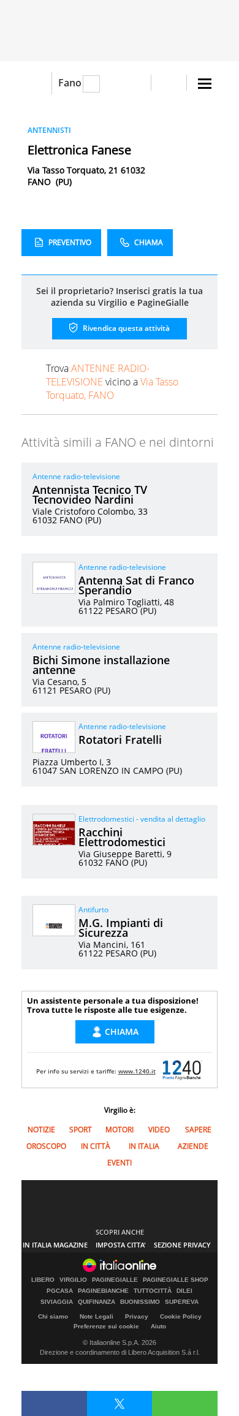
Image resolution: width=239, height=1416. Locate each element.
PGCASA (60, 1291)
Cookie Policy (181, 1316)
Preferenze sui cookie (106, 1326)
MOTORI (119, 1129)
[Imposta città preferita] (36, 83)
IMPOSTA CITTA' (121, 1244)
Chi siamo (53, 1316)
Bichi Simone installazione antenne (101, 665)
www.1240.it (137, 1071)
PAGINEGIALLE (115, 1280)
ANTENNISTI (49, 130)
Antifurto (93, 909)
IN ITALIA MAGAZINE (55, 1244)
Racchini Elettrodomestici (121, 837)
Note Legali (96, 1316)
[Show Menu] (204, 83)
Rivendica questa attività (125, 328)
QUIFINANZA (96, 1302)
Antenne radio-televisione (76, 476)
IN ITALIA (144, 1146)
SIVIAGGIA (56, 1302)
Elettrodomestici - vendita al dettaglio (141, 819)
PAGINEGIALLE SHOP (175, 1280)
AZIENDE (193, 1146)
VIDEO (159, 1129)
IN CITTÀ (95, 1146)
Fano (70, 82)
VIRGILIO (73, 1280)
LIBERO (43, 1280)
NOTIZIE (41, 1129)
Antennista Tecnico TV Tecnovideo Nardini (89, 494)
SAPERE (198, 1129)
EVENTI (119, 1162)
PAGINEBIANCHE (103, 1291)
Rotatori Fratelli (120, 739)
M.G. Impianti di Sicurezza (120, 927)
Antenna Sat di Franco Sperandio (136, 585)
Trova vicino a (112, 382)
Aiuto (158, 1326)
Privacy (136, 1316)
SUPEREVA (182, 1302)
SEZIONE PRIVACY (182, 1244)
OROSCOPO (46, 1146)
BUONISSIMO (140, 1302)
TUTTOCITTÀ (153, 1291)
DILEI (184, 1291)
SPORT (80, 1129)
